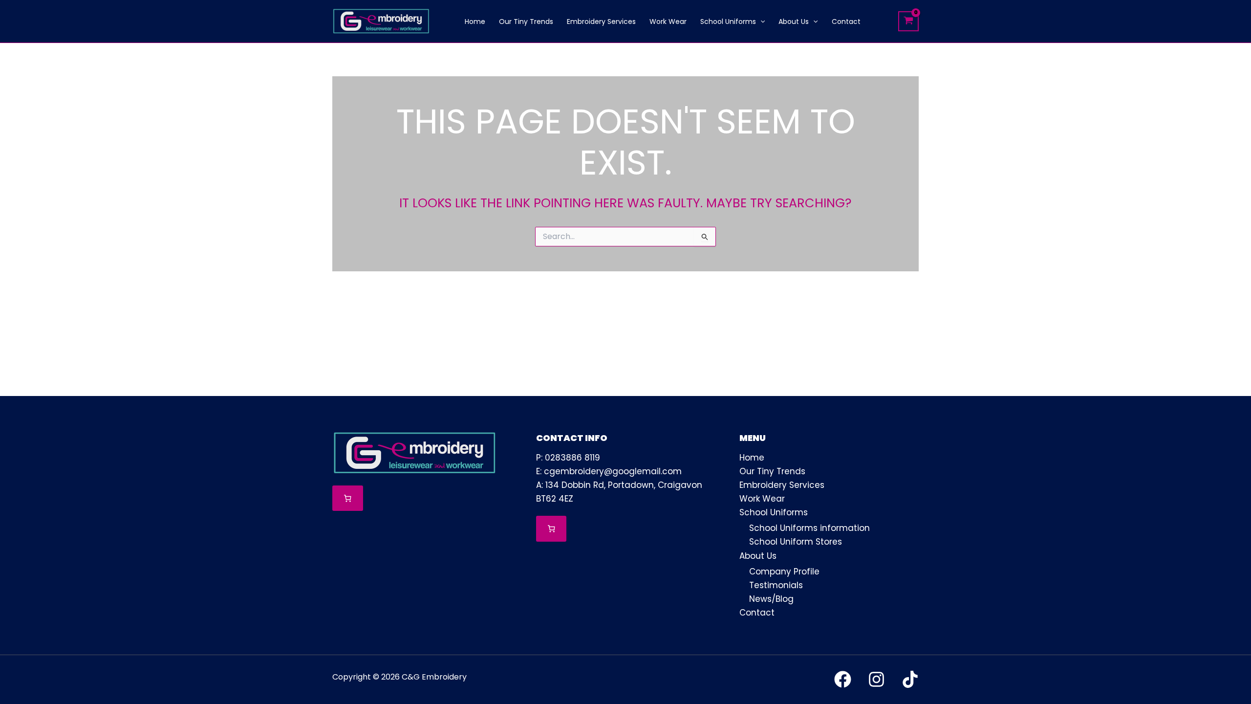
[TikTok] (910, 679)
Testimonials (776, 585)
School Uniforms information (809, 528)
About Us (757, 556)
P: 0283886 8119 (568, 457)
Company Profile (784, 571)
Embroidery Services (781, 485)
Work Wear (762, 499)
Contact (757, 612)
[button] (760, 21)
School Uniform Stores (795, 542)
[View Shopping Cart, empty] (908, 21)
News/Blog (771, 599)
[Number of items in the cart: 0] (347, 498)
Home (751, 457)
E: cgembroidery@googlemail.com (609, 471)
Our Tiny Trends (772, 471)
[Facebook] (842, 679)
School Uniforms (773, 512)
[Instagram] (876, 679)
